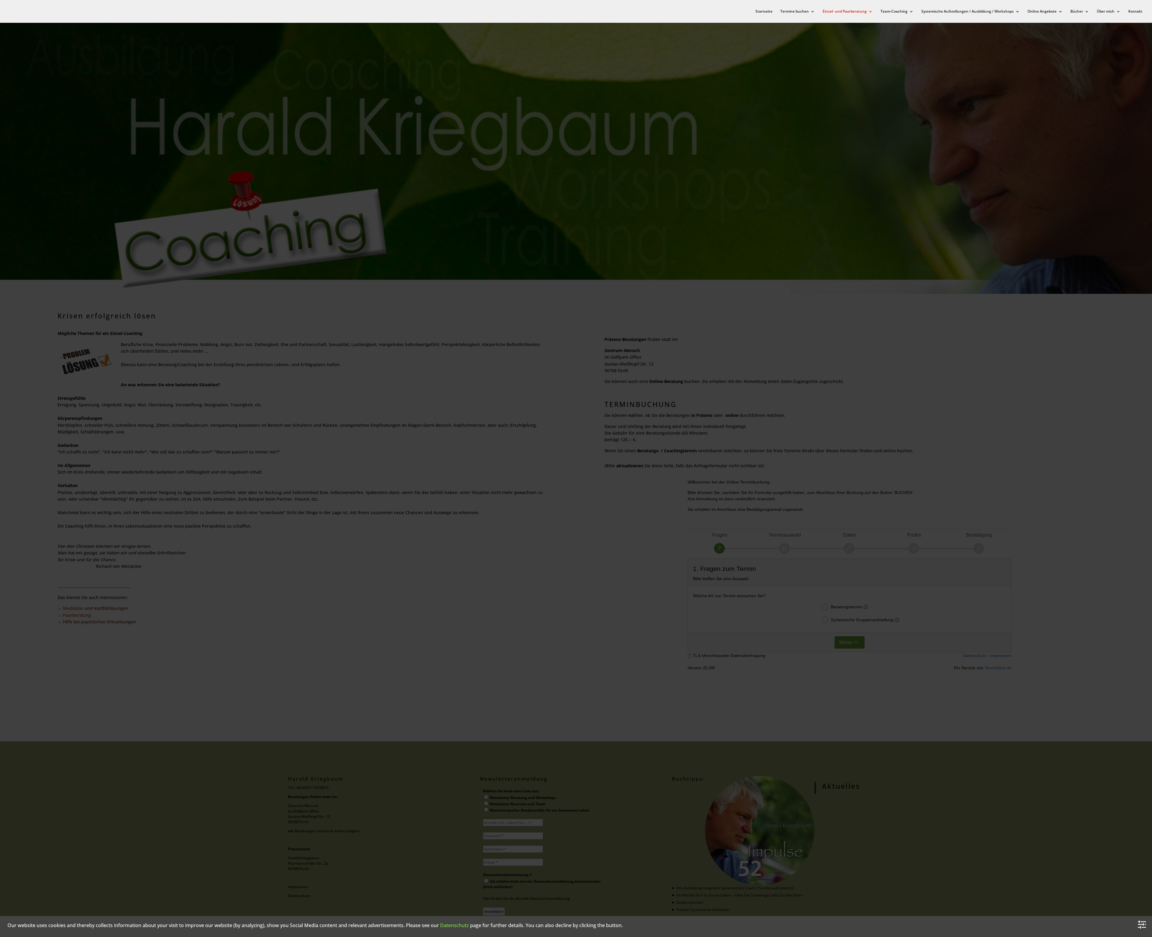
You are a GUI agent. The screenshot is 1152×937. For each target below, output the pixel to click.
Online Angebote (1042, 11)
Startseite (763, 11)
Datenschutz (454, 925)
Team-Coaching (894, 11)
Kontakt (1135, 11)
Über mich (1105, 11)
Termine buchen (794, 11)
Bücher (1076, 11)
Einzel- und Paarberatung (845, 11)
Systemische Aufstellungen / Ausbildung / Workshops (967, 11)
